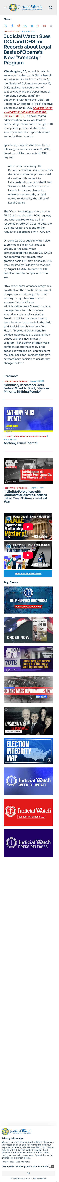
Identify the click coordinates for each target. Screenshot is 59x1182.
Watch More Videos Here (28, 573)
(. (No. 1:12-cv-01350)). (28, 112)
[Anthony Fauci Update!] (28, 419)
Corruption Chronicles (16, 381)
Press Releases (12, 32)
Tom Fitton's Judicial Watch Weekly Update (25, 436)
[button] (5, 7)
